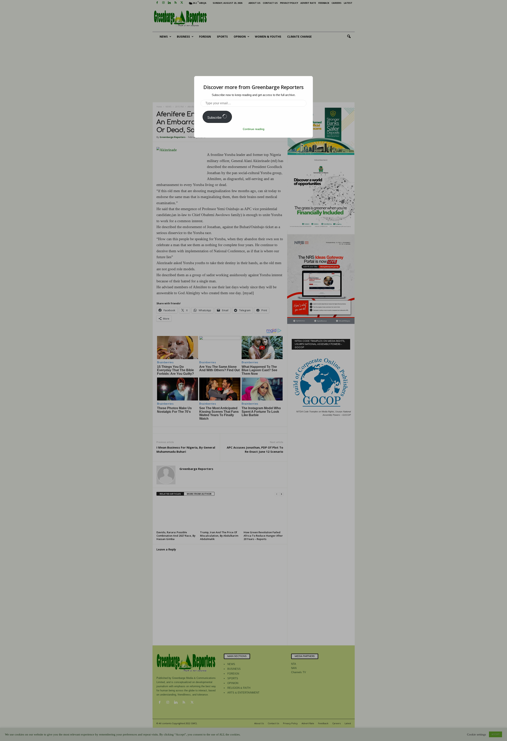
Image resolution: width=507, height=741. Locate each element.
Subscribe (214, 117)
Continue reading (253, 129)
